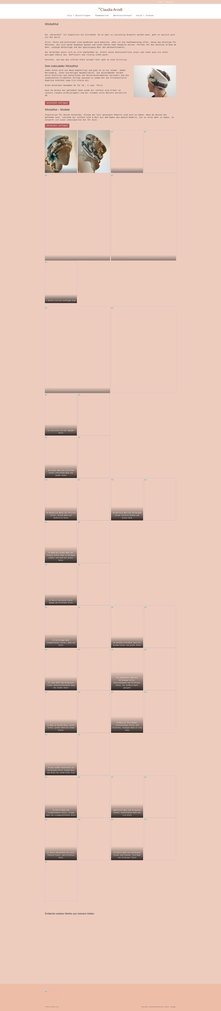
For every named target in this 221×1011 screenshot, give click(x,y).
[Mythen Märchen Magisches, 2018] (60, 962)
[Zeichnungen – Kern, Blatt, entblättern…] (160, 962)
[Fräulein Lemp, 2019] (127, 931)
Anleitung (121, 60)
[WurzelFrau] (93, 931)
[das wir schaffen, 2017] (127, 962)
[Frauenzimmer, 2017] (93, 962)
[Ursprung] (160, 931)
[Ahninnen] (60, 931)
